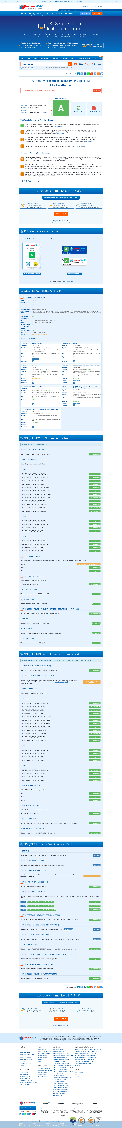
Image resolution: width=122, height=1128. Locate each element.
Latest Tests (32, 58)
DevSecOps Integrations (26, 1063)
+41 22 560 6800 (44, 1106)
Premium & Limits (84, 58)
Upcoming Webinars (42, 1076)
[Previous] (5, 1)
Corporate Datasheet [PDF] (61, 221)
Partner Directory (79, 1074)
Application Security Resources (84, 1047)
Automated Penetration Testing (61, 1059)
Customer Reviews (42, 1055)
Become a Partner (79, 1076)
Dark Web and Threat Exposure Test (28, 1082)
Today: (96, 10)
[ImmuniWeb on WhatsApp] (25, 1114)
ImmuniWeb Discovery (25, 1050)
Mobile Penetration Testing (59, 1079)
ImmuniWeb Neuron (25, 1052)
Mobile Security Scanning (59, 1081)
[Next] (116, 1)
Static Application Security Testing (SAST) (85, 1059)
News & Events (42, 1065)
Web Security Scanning (58, 1095)
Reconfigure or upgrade (61, 682)
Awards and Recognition (44, 1053)
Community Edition (25, 1070)
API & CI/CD (55, 58)
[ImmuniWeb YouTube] (33, 1114)
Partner (100, 6)
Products (22, 1047)
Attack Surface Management (60, 1057)
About (73, 58)
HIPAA (30, 660)
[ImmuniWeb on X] (23, 1114)
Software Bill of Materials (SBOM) (83, 1063)
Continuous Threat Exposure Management (63, 1071)
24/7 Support (84, 6)
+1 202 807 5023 (77, 1106)
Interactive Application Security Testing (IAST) (86, 1053)
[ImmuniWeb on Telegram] (28, 1114)
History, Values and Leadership (45, 1051)
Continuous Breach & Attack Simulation (63, 1067)
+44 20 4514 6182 (61, 1106)
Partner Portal (78, 1078)
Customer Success (42, 1057)
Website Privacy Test (25, 1078)
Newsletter (29, 1108)
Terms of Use (44, 1121)
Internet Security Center (65, 10)
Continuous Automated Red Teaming (62, 1065)
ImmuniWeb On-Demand (26, 1057)
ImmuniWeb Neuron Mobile (27, 1054)
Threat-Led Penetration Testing (60, 1091)
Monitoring (44, 58)
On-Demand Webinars (43, 1074)
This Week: (86, 10)
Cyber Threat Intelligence (59, 1073)
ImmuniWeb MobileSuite (26, 1059)
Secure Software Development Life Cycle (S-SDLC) (87, 1051)
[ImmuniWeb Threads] (35, 1114)
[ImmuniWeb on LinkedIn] (20, 1114)
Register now (80, 1)
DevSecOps (77, 1065)
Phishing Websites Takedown (60, 1087)
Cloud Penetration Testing (59, 1061)
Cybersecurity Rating (25, 1084)
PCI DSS (30, 444)
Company (40, 1047)
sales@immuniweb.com (45, 1108)
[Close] (105, 1)
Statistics (98, 57)
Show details (57, 126)
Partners (77, 1069)
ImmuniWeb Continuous (26, 1061)
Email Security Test (24, 1074)
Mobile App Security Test (26, 1080)
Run (70, 64)
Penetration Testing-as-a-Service (61, 1085)
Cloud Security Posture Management (62, 1063)
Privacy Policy (55, 1121)
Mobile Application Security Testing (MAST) (85, 1057)
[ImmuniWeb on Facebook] (30, 1114)
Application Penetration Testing (61, 1053)
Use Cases (56, 1047)
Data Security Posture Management (62, 1077)
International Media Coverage (45, 1070)
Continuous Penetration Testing (61, 1069)
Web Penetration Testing (59, 1093)
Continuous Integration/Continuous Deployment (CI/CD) (88, 1049)
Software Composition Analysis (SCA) (84, 1061)
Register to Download (32, 274)
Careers (39, 1061)
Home (22, 58)
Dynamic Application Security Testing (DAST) (85, 1055)
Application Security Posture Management (63, 1055)
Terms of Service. (67, 281)
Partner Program (79, 1072)
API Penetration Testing (59, 1049)
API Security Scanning (58, 1051)
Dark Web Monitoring (58, 1075)
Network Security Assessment (60, 1083)
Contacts (40, 1059)
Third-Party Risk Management (60, 1089)
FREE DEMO (61, 214)
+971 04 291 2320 (94, 1106)
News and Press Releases (44, 1068)
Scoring (65, 58)
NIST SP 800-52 (48, 660)
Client (95, 6)
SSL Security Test (24, 1072)
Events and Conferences (43, 1072)
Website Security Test (25, 1076)
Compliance (23, 1065)
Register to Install (74, 274)
